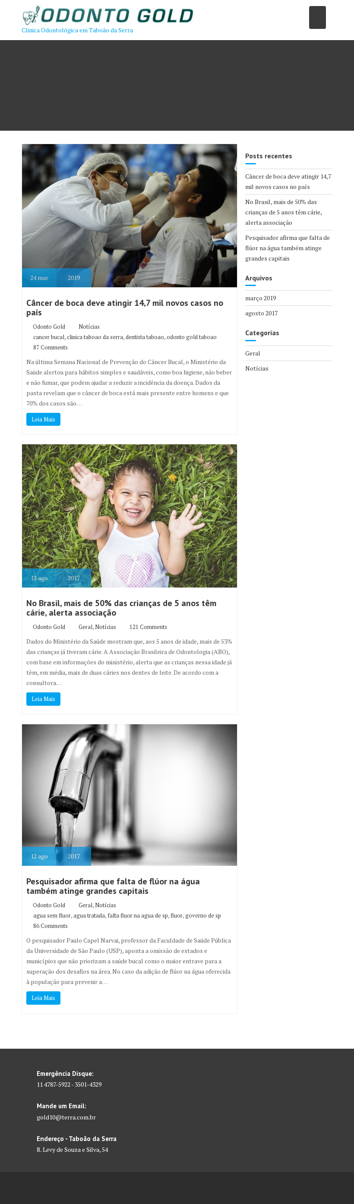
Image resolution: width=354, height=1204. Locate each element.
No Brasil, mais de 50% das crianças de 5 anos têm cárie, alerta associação (121, 607)
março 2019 (260, 298)
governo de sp (203, 915)
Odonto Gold (49, 326)
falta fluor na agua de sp (137, 915)
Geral (85, 627)
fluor (177, 915)
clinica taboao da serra (95, 337)
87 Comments (50, 347)
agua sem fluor (52, 915)
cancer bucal (48, 337)
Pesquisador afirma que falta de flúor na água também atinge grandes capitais (113, 886)
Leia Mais (43, 419)
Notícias (89, 326)
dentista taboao (145, 337)
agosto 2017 (261, 313)
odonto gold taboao (192, 337)
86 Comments (50, 926)
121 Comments (148, 627)
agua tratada (89, 915)
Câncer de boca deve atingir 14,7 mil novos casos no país (124, 307)
